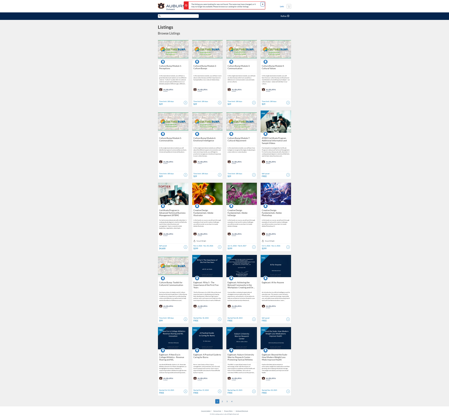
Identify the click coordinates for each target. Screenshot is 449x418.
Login (282, 6)
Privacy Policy (228, 411)
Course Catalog (205, 411)
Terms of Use (217, 411)
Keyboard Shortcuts (242, 411)
